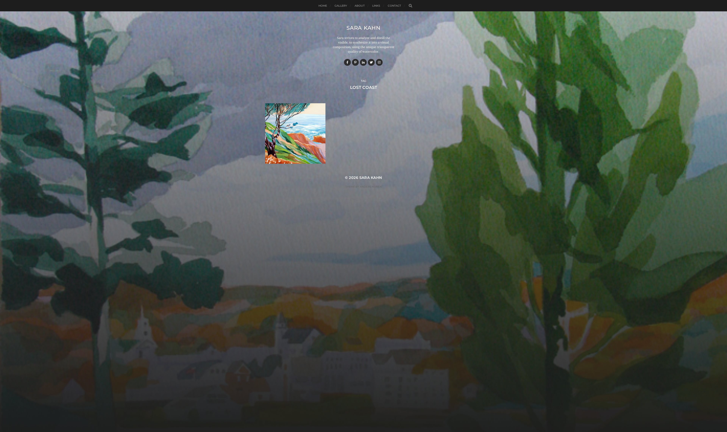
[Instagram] (379, 62)
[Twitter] (371, 62)
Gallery (341, 5)
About (360, 5)
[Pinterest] (355, 62)
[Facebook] (347, 62)
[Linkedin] (363, 62)
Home (322, 5)
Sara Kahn (363, 28)
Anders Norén (371, 186)
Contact (394, 5)
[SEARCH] (410, 6)
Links (376, 5)
